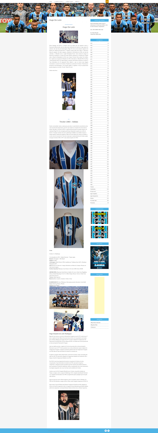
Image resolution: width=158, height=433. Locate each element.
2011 (91, 150)
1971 (91, 59)
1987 (91, 95)
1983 (68, 119)
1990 (91, 102)
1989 (91, 100)
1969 (91, 54)
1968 (91, 52)
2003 (91, 132)
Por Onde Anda (93, 200)
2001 (91, 127)
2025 (91, 182)
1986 (91, 93)
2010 (91, 148)
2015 (91, 159)
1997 (91, 118)
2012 (91, 152)
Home (50, 1)
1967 (91, 50)
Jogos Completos (93, 193)
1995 (91, 114)
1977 (91, 73)
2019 (91, 168)
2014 (91, 157)
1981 (91, 82)
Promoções (92, 202)
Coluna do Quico (69, 24)
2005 (91, 136)
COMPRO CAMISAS (69, 1)
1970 (91, 57)
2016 (91, 161)
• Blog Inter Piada (93, 325)
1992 (91, 107)
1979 (91, 77)
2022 (91, 175)
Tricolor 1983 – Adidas (68, 122)
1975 (91, 68)
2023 (91, 177)
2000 (91, 125)
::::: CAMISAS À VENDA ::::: (59, 1)
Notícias (92, 198)
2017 (91, 164)
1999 (91, 123)
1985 (91, 91)
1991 (91, 104)
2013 (91, 155)
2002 (91, 130)
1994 (91, 111)
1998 (91, 120)
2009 (91, 145)
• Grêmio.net (93, 327)
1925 (91, 43)
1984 (91, 89)
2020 (91, 171)
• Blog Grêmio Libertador (95, 322)
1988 (91, 98)
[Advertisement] (99, 295)
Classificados (92, 189)
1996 (91, 116)
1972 (91, 61)
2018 (91, 166)
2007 (91, 141)
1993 (91, 109)
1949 (91, 45)
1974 (91, 66)
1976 (91, 70)
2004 (91, 134)
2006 (91, 139)
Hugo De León (69, 27)
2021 (91, 173)
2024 (91, 180)
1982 (91, 84)
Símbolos (77, 1)
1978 (91, 75)
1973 (91, 63)
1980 (91, 79)
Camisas (92, 187)
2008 (91, 143)
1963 (91, 47)
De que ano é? (93, 191)
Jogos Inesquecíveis (94, 196)
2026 (91, 184)
